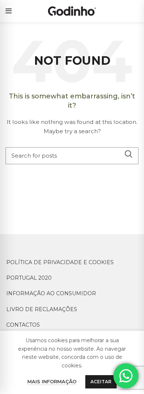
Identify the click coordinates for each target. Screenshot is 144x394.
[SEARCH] (128, 154)
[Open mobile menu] (9, 11)
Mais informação (51, 381)
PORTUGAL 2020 (29, 278)
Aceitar (101, 381)
